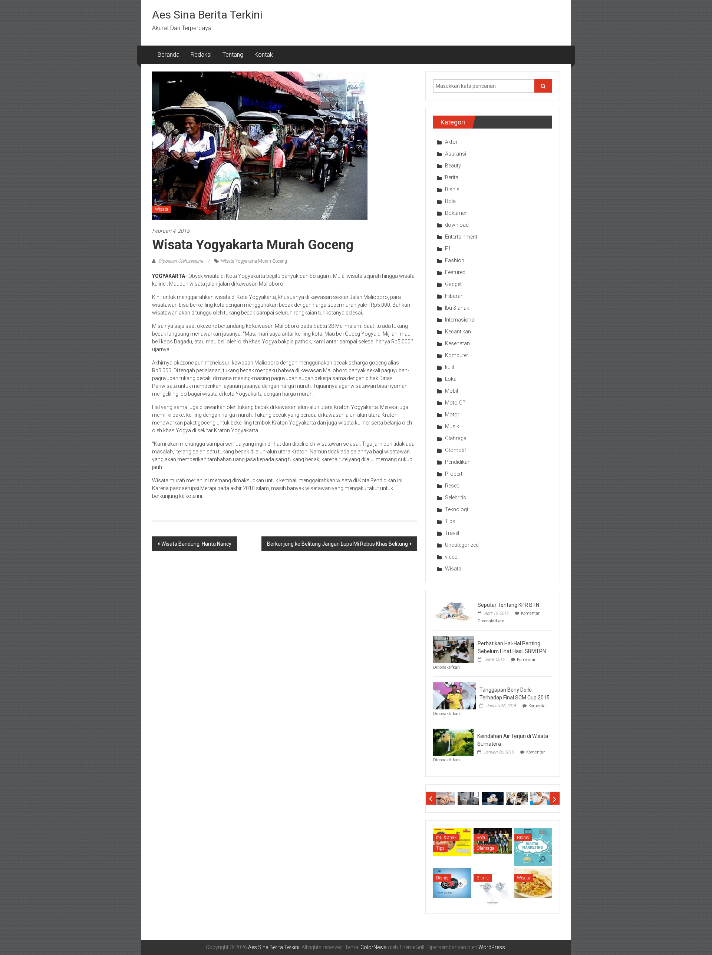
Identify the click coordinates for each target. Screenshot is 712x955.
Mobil (451, 391)
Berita (451, 177)
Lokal (451, 379)
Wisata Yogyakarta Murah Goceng (254, 261)
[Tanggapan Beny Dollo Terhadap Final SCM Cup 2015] (454, 695)
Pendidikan (458, 462)
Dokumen (456, 213)
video (451, 557)
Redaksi (201, 54)
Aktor (451, 142)
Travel (452, 533)
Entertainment (461, 237)
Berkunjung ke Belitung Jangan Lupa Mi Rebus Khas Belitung (337, 544)
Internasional (460, 320)
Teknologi (456, 509)
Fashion (454, 260)
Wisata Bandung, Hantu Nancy (196, 544)
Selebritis (455, 497)
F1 (448, 249)
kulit (449, 367)
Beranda (168, 54)
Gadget (453, 284)
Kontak (263, 54)
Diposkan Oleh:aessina (180, 261)
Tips (450, 521)
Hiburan (454, 296)
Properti (454, 474)
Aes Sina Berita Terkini (207, 14)
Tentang (232, 54)
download (457, 225)
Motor (452, 414)
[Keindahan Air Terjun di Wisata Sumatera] (453, 742)
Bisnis (452, 189)
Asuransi (455, 154)
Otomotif (455, 450)
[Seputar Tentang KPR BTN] (453, 610)
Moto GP (455, 403)
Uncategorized (462, 545)
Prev (431, 798)
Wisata (161, 209)
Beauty (453, 166)
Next (555, 798)
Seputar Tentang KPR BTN (508, 605)
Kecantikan (458, 332)
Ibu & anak (457, 308)
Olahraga (456, 438)
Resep (452, 486)
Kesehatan (457, 343)
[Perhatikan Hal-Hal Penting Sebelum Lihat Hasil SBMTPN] (453, 649)
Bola (450, 201)
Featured (455, 272)
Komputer (456, 355)
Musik (452, 426)
